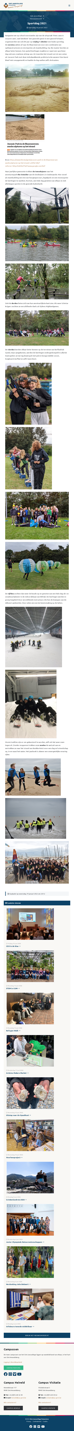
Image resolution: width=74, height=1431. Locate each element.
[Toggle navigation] (69, 6)
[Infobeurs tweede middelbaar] (30, 1304)
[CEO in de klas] (30, 924)
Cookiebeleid (37, 1421)
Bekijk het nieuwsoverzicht (37, 1335)
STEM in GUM (12, 988)
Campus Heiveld (13, 1408)
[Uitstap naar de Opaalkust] (30, 1093)
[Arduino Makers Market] (30, 1050)
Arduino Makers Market (16, 1073)
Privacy (28, 1421)
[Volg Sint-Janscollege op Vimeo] (15, 1375)
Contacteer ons (13, 1368)
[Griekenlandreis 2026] (30, 1177)
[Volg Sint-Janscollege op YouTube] (19, 1375)
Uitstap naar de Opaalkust (17, 1115)
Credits (45, 1421)
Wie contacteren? (10, 1402)
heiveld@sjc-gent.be (18, 1398)
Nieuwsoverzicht (36, 19)
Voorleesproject (13, 1157)
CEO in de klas (12, 946)
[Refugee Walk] (30, 1008)
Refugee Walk (12, 1030)
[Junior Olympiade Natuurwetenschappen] (30, 1219)
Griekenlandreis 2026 (15, 1200)
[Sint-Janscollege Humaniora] (13, 5)
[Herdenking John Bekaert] (30, 1262)
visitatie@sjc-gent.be (53, 1398)
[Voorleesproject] (30, 1135)
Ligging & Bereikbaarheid (13, 1362)
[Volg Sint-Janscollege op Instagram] (10, 1375)
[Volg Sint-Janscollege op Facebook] (6, 1375)
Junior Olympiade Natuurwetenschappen (24, 1242)
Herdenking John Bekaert (17, 1284)
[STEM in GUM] (30, 966)
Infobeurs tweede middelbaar (19, 1326)
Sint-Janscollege (36, 16)
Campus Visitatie (48, 1408)
